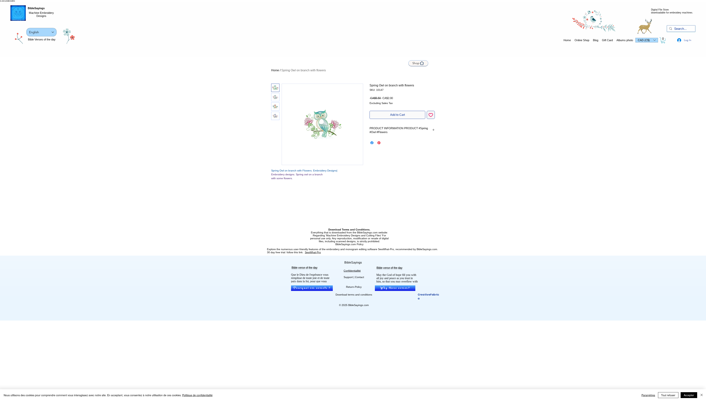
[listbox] (646, 40)
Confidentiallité (352, 270)
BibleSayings (36, 8)
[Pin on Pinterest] (379, 143)
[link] (663, 40)
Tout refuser (668, 395)
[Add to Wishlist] (431, 115)
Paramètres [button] (648, 395)
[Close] (701, 395)
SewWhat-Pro (313, 252)
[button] (646, 40)
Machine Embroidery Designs (41, 14)
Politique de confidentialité (197, 395)
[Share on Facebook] (372, 143)
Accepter (689, 395)
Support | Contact (354, 277)
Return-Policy (354, 286)
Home (275, 70)
